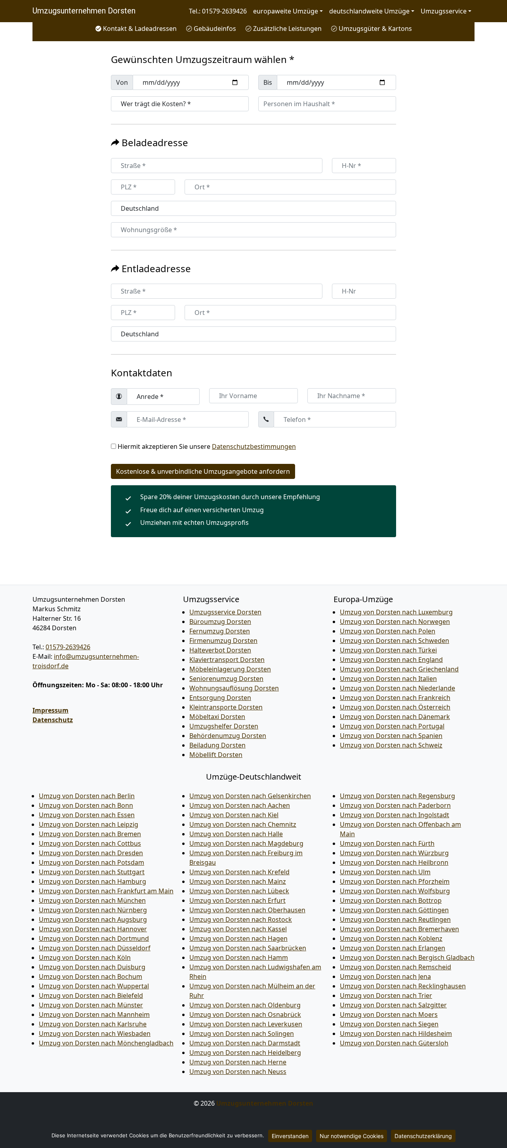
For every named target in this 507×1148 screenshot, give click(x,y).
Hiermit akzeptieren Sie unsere (207, 446)
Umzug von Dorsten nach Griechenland (399, 669)
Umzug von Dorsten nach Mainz (237, 881)
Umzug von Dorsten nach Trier (386, 995)
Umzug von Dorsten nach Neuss (237, 1071)
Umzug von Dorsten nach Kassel (238, 929)
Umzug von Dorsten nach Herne (237, 1062)
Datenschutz (52, 719)
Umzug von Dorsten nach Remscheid (395, 967)
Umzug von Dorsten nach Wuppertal (94, 986)
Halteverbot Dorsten (220, 650)
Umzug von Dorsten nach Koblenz (391, 938)
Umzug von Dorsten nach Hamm (238, 957)
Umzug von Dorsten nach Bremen (90, 834)
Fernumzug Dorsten (219, 631)
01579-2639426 (68, 647)
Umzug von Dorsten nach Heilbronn (394, 862)
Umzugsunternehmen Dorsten (83, 11)
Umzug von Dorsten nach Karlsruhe (93, 1024)
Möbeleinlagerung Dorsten (230, 669)
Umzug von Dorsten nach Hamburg (92, 881)
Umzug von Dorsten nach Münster (91, 1005)
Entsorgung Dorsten (220, 697)
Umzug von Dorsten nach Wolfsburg (395, 891)
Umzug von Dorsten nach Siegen (389, 1024)
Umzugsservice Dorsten (225, 612)
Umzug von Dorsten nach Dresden (91, 853)
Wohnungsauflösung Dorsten (234, 688)
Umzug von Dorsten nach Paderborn (395, 805)
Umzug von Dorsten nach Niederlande (397, 688)
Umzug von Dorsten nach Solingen (241, 1033)
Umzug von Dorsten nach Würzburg (394, 853)
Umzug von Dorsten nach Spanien (391, 735)
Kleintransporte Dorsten (226, 707)
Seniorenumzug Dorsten (226, 678)
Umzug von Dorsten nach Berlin (87, 795)
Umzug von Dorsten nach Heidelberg (245, 1052)
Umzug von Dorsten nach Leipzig (88, 824)
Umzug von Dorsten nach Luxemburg (396, 612)
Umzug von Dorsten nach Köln (85, 957)
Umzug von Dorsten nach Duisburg (92, 967)
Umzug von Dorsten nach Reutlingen (395, 919)
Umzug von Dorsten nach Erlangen (392, 948)
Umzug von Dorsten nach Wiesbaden (95, 1033)
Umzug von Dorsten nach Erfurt (237, 900)
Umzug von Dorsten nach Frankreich (395, 697)
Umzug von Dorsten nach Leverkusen (245, 1024)
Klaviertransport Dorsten (227, 659)
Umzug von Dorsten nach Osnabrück (245, 1014)
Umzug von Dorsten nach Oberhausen (247, 910)
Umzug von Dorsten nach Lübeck (239, 891)
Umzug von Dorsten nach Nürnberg (93, 910)
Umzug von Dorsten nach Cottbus (90, 843)
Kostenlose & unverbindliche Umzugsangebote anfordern (203, 471)
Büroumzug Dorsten (220, 621)
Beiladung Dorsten (217, 745)
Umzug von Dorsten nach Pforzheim (395, 881)
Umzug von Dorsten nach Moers (389, 1014)
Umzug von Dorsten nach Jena (385, 976)
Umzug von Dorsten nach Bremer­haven (399, 929)
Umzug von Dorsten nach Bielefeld (91, 995)
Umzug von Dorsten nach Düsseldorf (95, 948)
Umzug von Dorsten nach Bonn (86, 805)
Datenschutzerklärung (423, 1136)
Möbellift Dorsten (215, 754)
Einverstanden (290, 1136)
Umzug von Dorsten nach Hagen (238, 938)
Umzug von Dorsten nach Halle (236, 834)
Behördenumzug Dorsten (227, 735)
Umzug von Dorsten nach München (92, 900)
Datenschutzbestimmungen (254, 446)
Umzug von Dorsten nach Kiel (233, 814)
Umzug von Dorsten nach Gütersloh (394, 1043)
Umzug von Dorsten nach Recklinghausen (403, 986)
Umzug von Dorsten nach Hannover (93, 929)
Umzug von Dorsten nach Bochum (90, 976)
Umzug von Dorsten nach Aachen (239, 805)
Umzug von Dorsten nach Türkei (388, 650)
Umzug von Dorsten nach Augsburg (93, 919)
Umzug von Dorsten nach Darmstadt (244, 1043)
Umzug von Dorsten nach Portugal (392, 726)
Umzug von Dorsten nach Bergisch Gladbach (407, 957)
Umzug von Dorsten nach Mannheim (94, 1014)
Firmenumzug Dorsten (223, 640)
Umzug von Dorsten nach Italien (388, 678)
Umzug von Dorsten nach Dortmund (94, 938)
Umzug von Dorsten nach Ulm (385, 872)
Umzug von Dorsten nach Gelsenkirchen (250, 795)
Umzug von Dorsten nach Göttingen (394, 910)
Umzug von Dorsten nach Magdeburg (246, 843)
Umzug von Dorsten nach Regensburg (397, 795)
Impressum (50, 710)
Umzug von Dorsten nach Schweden (394, 640)
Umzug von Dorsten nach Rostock (240, 919)
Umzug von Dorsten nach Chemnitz (242, 824)
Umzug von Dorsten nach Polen (387, 631)
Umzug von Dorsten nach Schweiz (391, 745)
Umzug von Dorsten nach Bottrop (391, 900)
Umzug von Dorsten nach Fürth (387, 843)
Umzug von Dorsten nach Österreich (395, 707)
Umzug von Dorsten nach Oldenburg (245, 1005)
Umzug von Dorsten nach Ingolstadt (394, 814)
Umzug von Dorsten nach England (391, 659)
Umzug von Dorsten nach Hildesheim (396, 1033)
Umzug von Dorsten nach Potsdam (91, 862)
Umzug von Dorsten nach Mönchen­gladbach (106, 1043)
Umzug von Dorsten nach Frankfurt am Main (106, 891)
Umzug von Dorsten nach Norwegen (395, 621)
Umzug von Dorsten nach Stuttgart (92, 872)
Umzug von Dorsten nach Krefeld (239, 872)
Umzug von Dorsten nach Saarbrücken (247, 948)
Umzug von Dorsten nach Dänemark (395, 716)
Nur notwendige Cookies (351, 1136)
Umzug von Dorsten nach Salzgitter (393, 1005)
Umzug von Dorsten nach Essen (87, 814)
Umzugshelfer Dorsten (223, 726)
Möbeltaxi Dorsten (217, 716)
